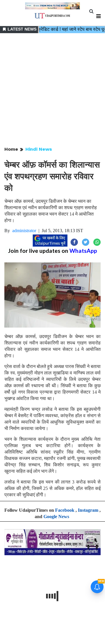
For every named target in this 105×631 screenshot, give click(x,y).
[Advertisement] (52, 90)
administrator (24, 230)
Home (11, 149)
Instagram (88, 510)
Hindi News (38, 149)
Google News (56, 516)
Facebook (64, 510)
